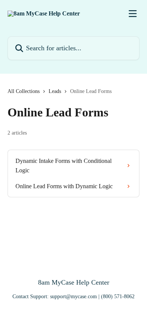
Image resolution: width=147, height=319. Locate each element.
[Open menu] (132, 13)
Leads (55, 91)
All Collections (24, 91)
